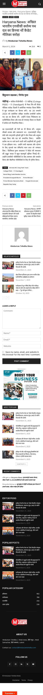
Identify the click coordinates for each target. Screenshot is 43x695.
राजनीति (11, 17)
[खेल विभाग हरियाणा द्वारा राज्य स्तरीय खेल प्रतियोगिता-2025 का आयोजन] (8, 277)
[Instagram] (15, 664)
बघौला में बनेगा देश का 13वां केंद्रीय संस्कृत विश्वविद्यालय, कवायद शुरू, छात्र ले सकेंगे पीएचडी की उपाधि (28, 264)
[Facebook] (12, 52)
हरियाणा (16, 17)
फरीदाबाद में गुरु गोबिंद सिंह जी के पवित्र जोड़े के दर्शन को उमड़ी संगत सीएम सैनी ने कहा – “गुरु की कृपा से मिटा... (27, 288)
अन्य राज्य (12, 11)
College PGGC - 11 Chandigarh (13, 171)
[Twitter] (17, 52)
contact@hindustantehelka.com (24, 647)
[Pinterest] (23, 52)
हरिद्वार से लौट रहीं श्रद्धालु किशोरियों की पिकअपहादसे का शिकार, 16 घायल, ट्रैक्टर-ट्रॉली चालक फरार (27, 454)
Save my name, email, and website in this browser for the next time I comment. (21, 353)
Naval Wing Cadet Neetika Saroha (14, 174)
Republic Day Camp (9, 184)
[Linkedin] (21, 664)
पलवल (4, 268)
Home (5, 11)
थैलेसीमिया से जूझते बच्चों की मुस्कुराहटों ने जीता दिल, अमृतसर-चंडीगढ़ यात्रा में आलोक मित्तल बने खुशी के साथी (28, 428)
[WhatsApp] (28, 52)
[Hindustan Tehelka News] (3, 41)
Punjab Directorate (32, 181)
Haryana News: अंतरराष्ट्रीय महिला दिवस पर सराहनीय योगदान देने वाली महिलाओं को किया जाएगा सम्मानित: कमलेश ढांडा (11, 214)
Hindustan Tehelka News (20, 41)
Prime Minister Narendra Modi (13, 181)
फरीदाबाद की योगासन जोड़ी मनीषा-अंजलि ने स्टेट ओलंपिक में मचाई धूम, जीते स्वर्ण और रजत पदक (28, 441)
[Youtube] (33, 664)
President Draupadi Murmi (12, 177)
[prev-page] (3, 297)
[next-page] (7, 297)
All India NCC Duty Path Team (18, 168)
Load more (20, 464)
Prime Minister (28, 177)
